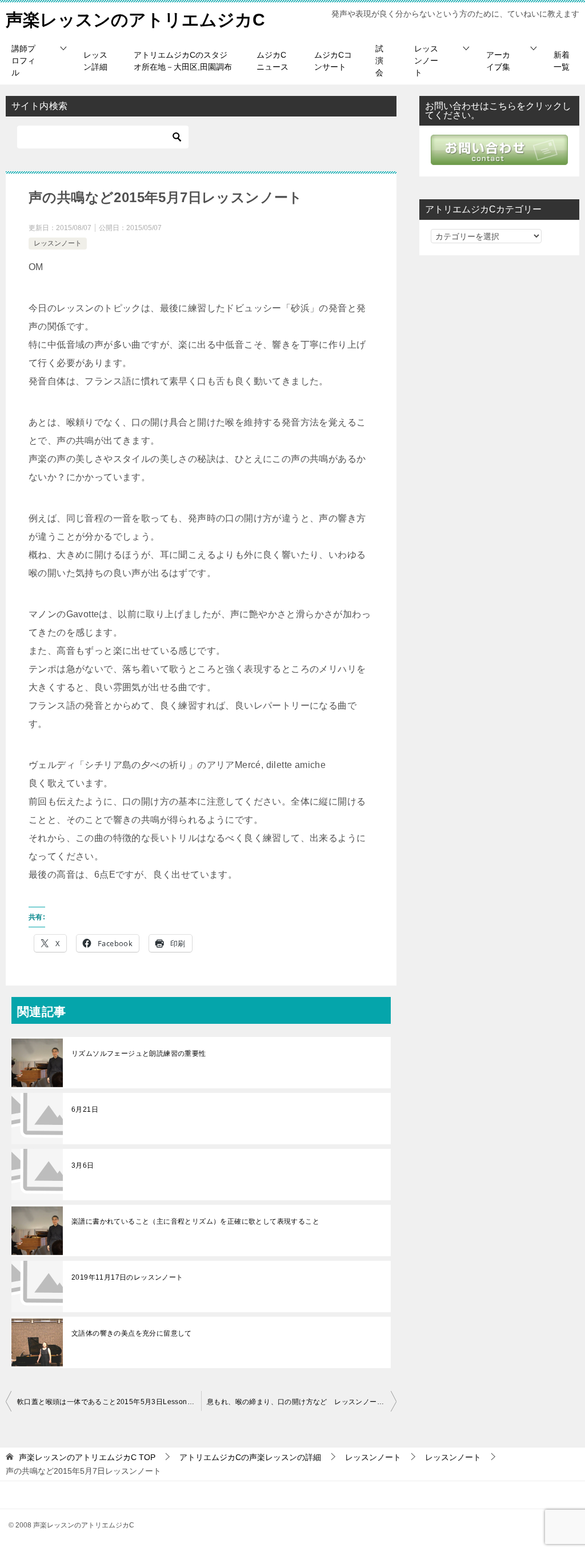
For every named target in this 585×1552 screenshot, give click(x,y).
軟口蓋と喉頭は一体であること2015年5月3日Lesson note (109, 1402)
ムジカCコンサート (333, 60)
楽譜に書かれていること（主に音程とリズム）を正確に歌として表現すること (195, 1221)
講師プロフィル (23, 60)
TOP (87, 1457)
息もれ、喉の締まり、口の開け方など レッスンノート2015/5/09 (301, 1402)
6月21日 (84, 1109)
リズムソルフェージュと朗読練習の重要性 (138, 1054)
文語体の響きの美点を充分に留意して (131, 1333)
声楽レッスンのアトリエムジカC (135, 19)
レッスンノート (426, 60)
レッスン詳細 (95, 60)
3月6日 (82, 1165)
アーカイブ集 (498, 60)
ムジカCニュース (273, 60)
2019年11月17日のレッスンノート (127, 1277)
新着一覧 (562, 60)
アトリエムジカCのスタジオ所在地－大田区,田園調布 (183, 60)
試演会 (379, 60)
